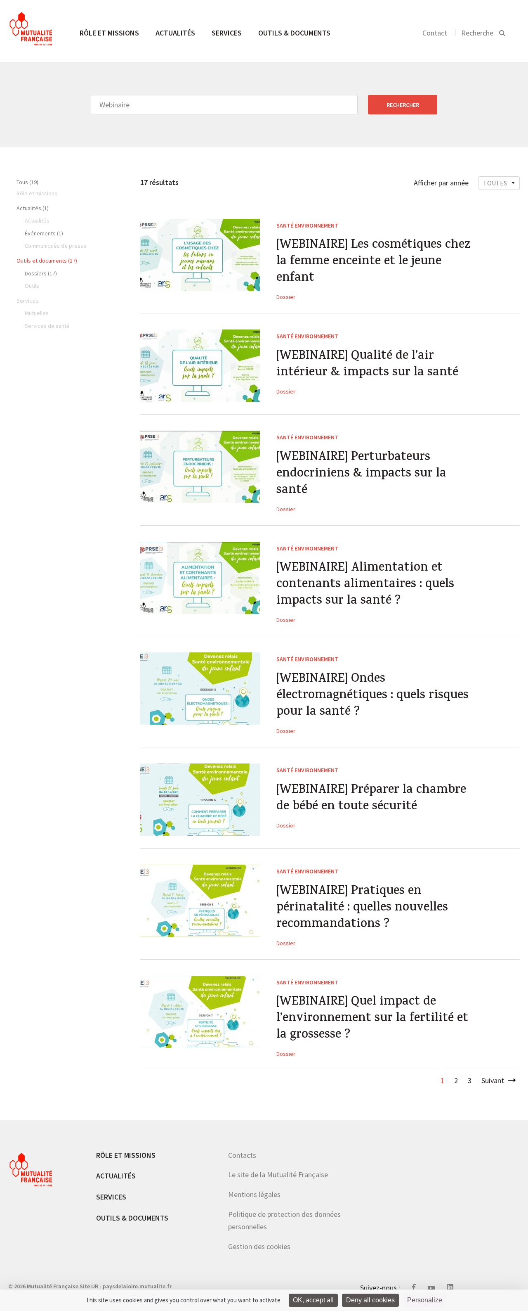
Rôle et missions (109, 33)
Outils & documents (294, 33)
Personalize (424, 1300)
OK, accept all (313, 1300)
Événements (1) (44, 233)
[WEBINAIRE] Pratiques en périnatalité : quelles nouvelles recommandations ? (362, 908)
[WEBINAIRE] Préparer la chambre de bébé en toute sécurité (371, 799)
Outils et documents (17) (46, 260)
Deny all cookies (370, 1300)
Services (227, 33)
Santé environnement (307, 225)
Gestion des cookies (259, 1246)
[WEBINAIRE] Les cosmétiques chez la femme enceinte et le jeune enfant (373, 262)
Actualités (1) (32, 208)
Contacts (242, 1155)
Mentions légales (254, 1194)
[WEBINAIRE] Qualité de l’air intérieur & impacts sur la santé (367, 365)
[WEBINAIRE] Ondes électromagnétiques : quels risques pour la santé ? (372, 696)
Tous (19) (27, 182)
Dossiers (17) (41, 273)
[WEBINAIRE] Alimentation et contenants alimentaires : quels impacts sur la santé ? (365, 585)
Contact (434, 33)
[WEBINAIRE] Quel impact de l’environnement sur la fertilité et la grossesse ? (372, 1019)
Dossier (285, 297)
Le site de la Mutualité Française (278, 1174)
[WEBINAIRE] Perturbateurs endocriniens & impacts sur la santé (361, 474)
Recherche (477, 33)
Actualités (175, 33)
